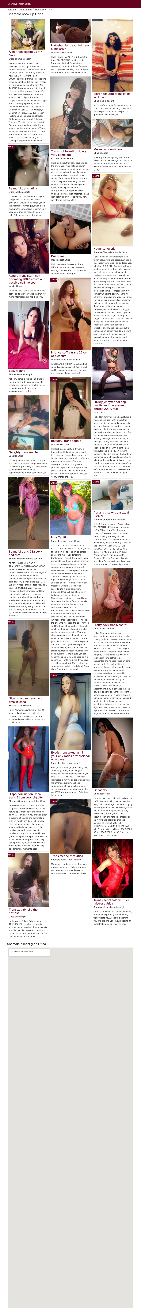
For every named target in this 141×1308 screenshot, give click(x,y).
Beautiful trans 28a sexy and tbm (25, 553)
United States (25, 9)
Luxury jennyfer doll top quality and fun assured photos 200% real (109, 405)
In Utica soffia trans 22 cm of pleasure (69, 354)
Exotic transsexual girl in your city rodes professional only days (70, 756)
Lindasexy (100, 790)
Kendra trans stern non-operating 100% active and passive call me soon (27, 279)
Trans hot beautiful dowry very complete (69, 153)
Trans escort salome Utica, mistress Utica (111, 901)
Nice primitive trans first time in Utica (25, 700)
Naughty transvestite (23, 452)
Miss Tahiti (58, 537)
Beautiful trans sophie (66, 441)
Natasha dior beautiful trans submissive (70, 47)
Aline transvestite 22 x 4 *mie (26, 53)
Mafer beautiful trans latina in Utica (112, 95)
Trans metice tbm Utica (67, 856)
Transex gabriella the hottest (23, 911)
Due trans (57, 256)
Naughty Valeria (104, 248)
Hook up (12, 9)
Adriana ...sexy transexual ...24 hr (111, 514)
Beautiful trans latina (23, 188)
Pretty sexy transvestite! (110, 625)
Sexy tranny (17, 370)
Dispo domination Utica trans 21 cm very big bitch (27, 795)
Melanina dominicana (107, 149)
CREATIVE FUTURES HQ (19, 4)
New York (39, 9)
